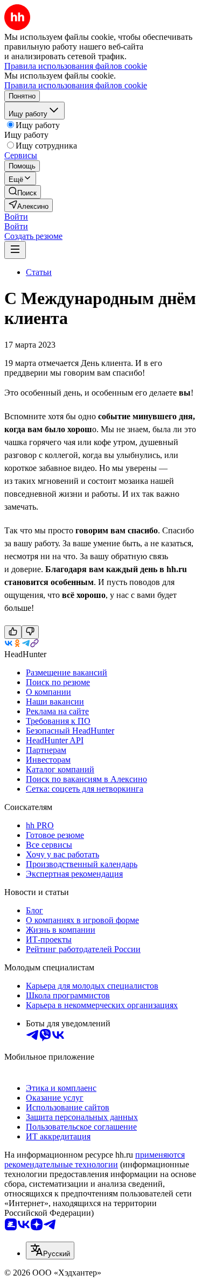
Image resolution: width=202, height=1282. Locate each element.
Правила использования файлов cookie (75, 85)
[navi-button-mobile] (15, 250)
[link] (22, 192)
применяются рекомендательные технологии (94, 1159)
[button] (16, 216)
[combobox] (50, 1250)
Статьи (39, 272)
